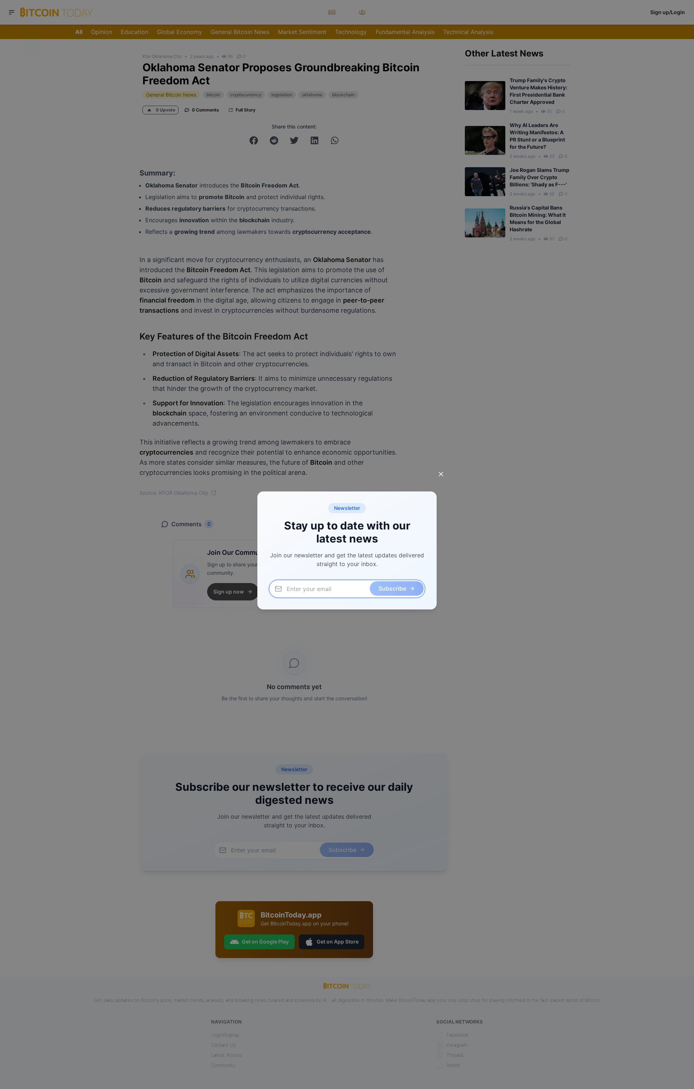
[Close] (441, 474)
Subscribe (392, 588)
